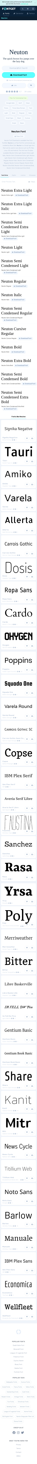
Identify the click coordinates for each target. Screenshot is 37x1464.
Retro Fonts (31, 1397)
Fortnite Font (18, 1372)
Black (19, 118)
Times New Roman (18, 108)
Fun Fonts (10, 1402)
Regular (21, 113)
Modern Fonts (6, 1397)
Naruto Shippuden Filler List (25, 1416)
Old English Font (7, 1416)
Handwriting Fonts (12, 1392)
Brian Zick (19, 136)
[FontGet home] (8, 9)
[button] (27, 9)
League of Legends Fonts (12, 1411)
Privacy (18, 1445)
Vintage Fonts (18, 1397)
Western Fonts (24, 1407)
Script (14, 123)
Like (15, 85)
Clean (28, 103)
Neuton (10, 143)
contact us (24, 4)
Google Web (10, 103)
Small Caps (9, 118)
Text (30, 108)
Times (6, 108)
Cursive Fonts (25, 1382)
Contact (18, 1452)
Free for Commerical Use (18, 98)
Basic (22, 123)
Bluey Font (18, 1364)
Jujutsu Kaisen (19, 1361)
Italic (30, 113)
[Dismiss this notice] (35, 2)
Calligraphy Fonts (11, 1382)
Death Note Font (18, 1345)
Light (6, 113)
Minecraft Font (18, 1349)
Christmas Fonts (23, 1402)
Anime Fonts (28, 1411)
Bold (13, 113)
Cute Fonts (25, 1392)
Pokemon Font (19, 1357)
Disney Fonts (18, 1421)
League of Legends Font (18, 1353)
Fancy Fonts (18, 1387)
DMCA (18, 1456)
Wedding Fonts (11, 1407)
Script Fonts (6, 1387)
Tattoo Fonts (30, 1387)
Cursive (27, 118)
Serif (20, 103)
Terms (18, 1448)
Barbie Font (18, 1368)
